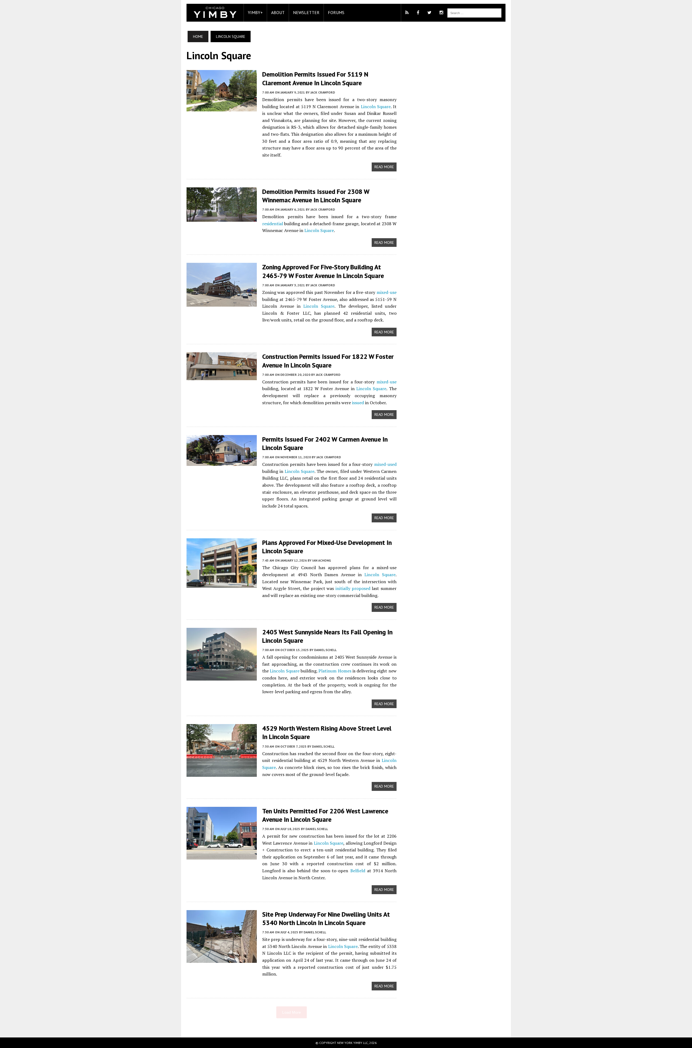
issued (358, 403)
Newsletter (306, 12)
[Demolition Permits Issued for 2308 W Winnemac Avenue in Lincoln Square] (222, 218)
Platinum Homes (334, 671)
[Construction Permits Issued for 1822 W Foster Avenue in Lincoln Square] (222, 376)
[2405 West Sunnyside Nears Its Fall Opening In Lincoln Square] (222, 676)
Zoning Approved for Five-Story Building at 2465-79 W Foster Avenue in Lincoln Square (323, 271)
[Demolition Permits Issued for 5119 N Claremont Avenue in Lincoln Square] (222, 108)
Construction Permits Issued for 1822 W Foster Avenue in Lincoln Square (328, 360)
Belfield (357, 871)
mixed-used (385, 464)
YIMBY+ (255, 12)
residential (272, 224)
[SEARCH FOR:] (474, 12)
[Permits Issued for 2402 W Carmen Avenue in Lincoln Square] (222, 462)
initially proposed (352, 588)
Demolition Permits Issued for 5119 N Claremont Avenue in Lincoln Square (315, 78)
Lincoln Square (376, 107)
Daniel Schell (325, 650)
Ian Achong (321, 560)
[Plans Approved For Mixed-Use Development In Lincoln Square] (222, 584)
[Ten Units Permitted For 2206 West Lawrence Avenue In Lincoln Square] (222, 855)
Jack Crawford (322, 92)
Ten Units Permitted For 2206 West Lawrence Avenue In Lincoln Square (325, 815)
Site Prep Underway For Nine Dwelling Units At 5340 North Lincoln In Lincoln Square (326, 918)
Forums (336, 12)
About (278, 12)
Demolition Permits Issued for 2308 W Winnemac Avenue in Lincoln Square (315, 195)
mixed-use (387, 292)
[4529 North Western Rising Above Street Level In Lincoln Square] (222, 773)
